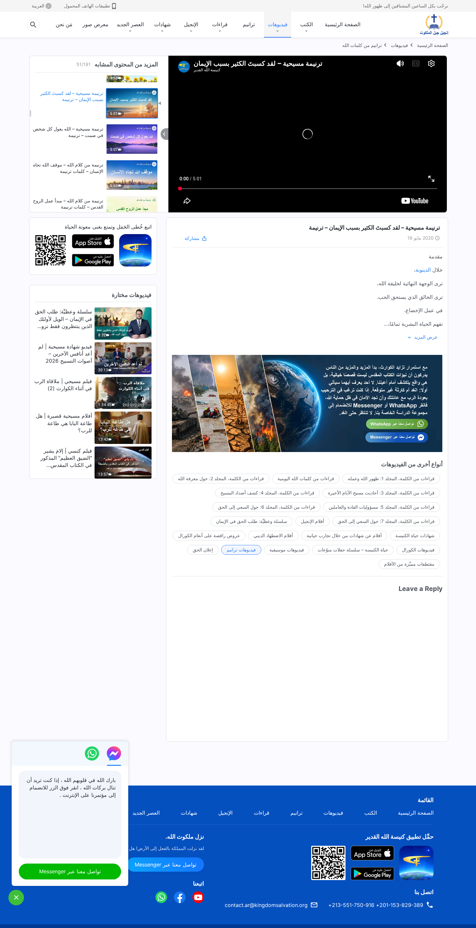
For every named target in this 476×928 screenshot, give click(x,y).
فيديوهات (278, 24)
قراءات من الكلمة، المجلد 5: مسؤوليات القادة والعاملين (382, 507)
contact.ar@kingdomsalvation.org (266, 905)
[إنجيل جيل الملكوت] (429, 25)
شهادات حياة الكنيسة (415, 535)
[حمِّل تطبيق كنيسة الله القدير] (416, 862)
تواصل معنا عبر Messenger (165, 864)
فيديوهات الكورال (418, 549)
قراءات (220, 24)
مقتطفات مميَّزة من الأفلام (409, 564)
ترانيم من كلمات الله (362, 45)
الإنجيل (191, 24)
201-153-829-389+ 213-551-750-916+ (375, 905)
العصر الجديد (130, 24)
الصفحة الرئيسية (342, 24)
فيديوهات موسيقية (286, 549)
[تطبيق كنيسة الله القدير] (135, 250)
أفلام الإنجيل (312, 521)
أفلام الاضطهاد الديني (273, 535)
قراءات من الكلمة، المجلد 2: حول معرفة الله (221, 478)
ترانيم (249, 24)
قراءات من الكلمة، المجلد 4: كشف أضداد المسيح (267, 492)
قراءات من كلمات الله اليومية (306, 478)
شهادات (162, 24)
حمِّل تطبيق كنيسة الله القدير (400, 836)
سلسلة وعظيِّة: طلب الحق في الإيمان (251, 521)
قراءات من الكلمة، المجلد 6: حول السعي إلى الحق (266, 507)
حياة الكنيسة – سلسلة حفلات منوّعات (353, 549)
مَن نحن (64, 24)
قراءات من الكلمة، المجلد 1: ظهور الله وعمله (391, 478)
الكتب (306, 24)
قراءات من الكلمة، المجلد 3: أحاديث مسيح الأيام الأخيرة (381, 492)
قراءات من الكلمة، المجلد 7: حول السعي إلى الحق (386, 521)
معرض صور (95, 24)
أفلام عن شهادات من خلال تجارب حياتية (344, 535)
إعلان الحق (203, 549)
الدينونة (423, 269)
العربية (38, 5)
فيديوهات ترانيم (241, 549)
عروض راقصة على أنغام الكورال (209, 535)
